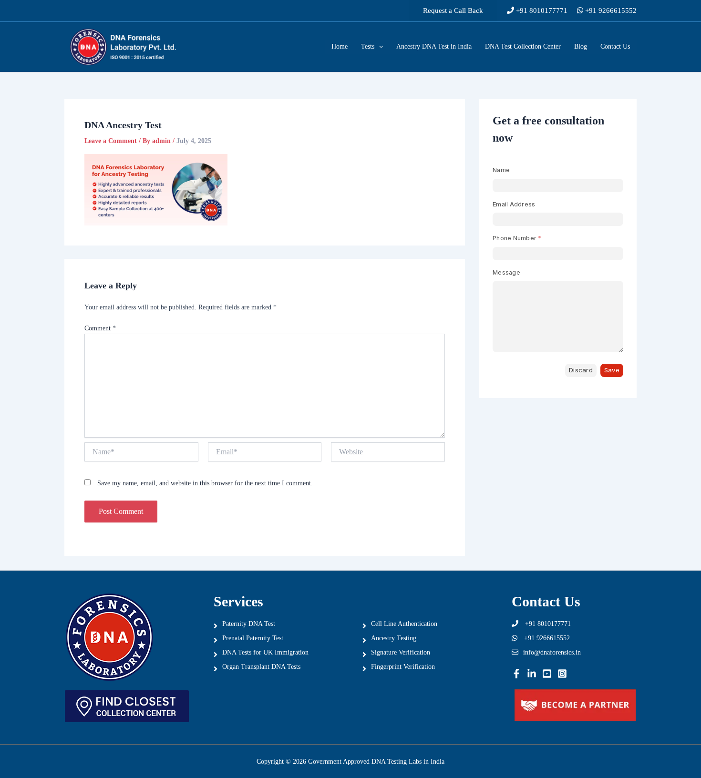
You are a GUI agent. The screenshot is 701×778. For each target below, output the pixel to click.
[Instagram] (562, 673)
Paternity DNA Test (248, 623)
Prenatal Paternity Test (252, 638)
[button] (453, 10)
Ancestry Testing (393, 638)
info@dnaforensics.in (552, 652)
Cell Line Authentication (404, 623)
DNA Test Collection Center (523, 46)
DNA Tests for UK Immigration (265, 652)
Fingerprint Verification (403, 666)
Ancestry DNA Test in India (434, 46)
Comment (100, 328)
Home (339, 46)
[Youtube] (547, 673)
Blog (580, 46)
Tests (367, 46)
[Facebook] (516, 673)
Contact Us (615, 46)
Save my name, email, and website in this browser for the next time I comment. (205, 483)
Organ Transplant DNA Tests (261, 666)
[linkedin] (531, 673)
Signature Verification (400, 652)
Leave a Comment (110, 140)
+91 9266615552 (610, 10)
